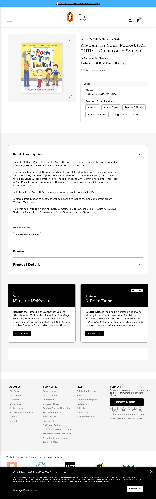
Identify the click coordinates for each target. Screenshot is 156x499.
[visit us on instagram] (140, 409)
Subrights (81, 408)
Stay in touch (128, 402)
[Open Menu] (9, 19)
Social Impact (16, 408)
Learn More (23, 334)
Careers (13, 416)
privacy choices (102, 481)
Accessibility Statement (21, 412)
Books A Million (97, 114)
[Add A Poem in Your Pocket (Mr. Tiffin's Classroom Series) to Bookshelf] (70, 39)
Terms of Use (49, 416)
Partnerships (49, 391)
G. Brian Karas (104, 63)
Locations (14, 399)
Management (16, 404)
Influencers (48, 399)
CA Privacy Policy (51, 425)
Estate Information (85, 416)
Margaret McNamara (96, 58)
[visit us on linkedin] (129, 409)
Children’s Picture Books (27, 234)
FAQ (78, 395)
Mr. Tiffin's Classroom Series (105, 39)
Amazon (92, 107)
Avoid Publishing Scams (55, 438)
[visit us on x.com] (117, 409)
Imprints (13, 421)
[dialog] (78, 483)
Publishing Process (86, 391)
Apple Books (111, 107)
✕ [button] (151, 471)
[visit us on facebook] (112, 409)
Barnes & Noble (134, 107)
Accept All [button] (135, 488)
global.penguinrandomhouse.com (127, 414)
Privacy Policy (50, 421)
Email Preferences (52, 412)
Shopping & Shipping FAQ (89, 399)
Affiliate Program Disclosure (57, 433)
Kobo (136, 114)
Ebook (114, 84)
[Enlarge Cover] (70, 96)
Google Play (120, 114)
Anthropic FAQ (50, 442)
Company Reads (51, 404)
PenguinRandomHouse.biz (56, 408)
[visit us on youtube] (123, 409)
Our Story (14, 391)
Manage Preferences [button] (25, 490)
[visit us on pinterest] (134, 409)
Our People (15, 395)
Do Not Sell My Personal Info (57, 429)
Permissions (82, 412)
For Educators (83, 404)
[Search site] (148, 20)
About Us (15, 386)
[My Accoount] (130, 20)
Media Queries (50, 395)
